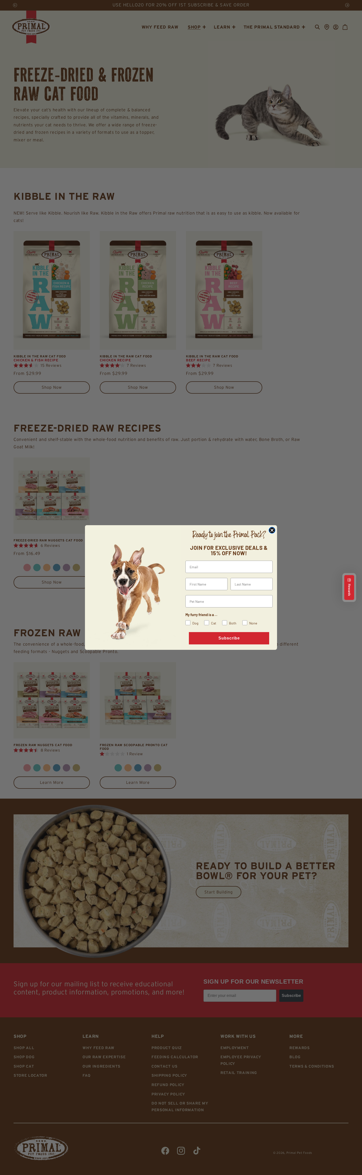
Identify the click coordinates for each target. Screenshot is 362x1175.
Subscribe (229, 638)
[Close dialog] (272, 530)
